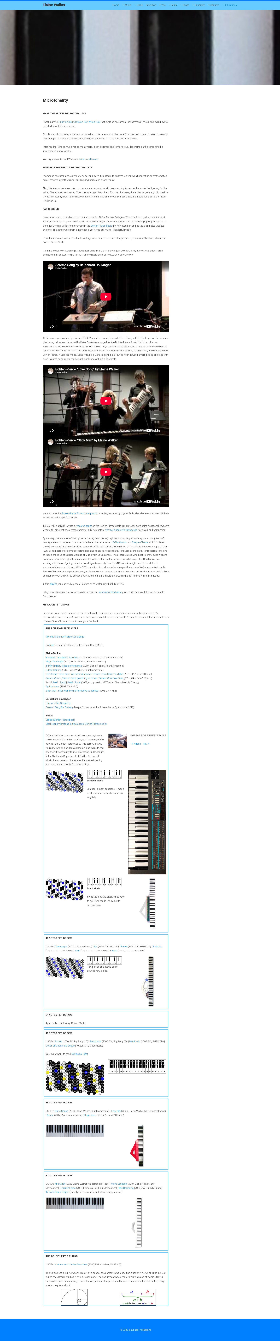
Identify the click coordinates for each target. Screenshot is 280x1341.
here (51, 645)
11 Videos (135, 743)
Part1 (55, 682)
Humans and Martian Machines (70, 1264)
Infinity (49, 665)
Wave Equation (119, 1183)
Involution (51, 657)
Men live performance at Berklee (81, 690)
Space (186, 5)
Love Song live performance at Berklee (79, 674)
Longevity (200, 5)
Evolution (157, 946)
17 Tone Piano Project (57, 1192)
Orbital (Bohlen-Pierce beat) (60, 719)
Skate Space (61, 1111)
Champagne (60, 946)
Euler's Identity (53, 670)
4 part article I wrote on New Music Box (79, 121)
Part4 (78, 682)
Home (116, 5)
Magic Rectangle (54, 661)
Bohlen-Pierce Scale (101, 225)
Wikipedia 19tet (80, 1053)
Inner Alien (59, 1183)
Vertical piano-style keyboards (121, 530)
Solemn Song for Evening (59, 707)
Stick (60, 690)
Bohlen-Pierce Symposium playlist (80, 513)
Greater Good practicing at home (79, 678)
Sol (95, 946)
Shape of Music (140, 542)
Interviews (151, 5)
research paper (84, 525)
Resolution (95, 1041)
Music (128, 5)
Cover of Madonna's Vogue (60, 1045)
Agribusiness (52, 686)
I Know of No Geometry (58, 703)
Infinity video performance (68, 665)
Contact (156, 1330)
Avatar (50, 1115)
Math (174, 5)
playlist (53, 584)
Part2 (63, 682)
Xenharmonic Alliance (110, 592)
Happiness (89, 1115)
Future (124, 946)
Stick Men (51, 690)
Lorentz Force (68, 1188)
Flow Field (116, 1111)
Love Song (51, 674)
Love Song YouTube (113, 674)
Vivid (77, 950)
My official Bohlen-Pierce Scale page (65, 636)
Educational (231, 5)
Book (140, 5)
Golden (58, 1041)
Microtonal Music (88, 159)
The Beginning (126, 1188)
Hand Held (134, 1041)
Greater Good (53, 678)
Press (163, 5)
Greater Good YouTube (111, 678)
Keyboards (213, 5)
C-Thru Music (120, 542)
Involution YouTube (68, 657)
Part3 (70, 682)
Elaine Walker (54, 5)
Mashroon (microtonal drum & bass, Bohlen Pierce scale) (76, 723)
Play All (146, 743)
